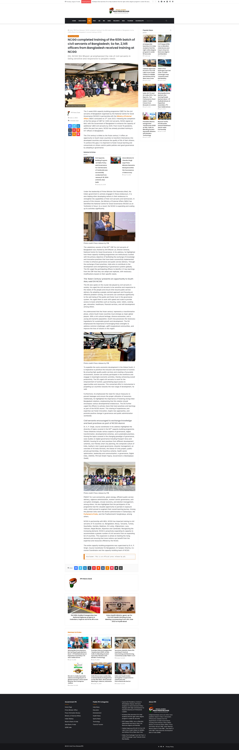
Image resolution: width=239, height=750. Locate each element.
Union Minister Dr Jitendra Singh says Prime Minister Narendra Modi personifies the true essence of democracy (128, 165)
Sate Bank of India (70, 724)
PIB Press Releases (79, 30)
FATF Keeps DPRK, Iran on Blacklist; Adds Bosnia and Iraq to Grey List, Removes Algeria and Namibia (121, 1)
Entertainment (97, 713)
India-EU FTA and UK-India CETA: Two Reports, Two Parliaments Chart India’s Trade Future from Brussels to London (149, 99)
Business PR (139, 20)
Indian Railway (69, 718)
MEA (123, 20)
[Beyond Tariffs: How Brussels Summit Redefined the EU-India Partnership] (164, 116)
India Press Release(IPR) (76, 746)
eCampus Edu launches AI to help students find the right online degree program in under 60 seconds (149, 49)
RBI (104, 20)
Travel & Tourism (98, 724)
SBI (99, 20)
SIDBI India (68, 727)
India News (82, 20)
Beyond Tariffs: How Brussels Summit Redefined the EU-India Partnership (164, 125)
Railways (116, 20)
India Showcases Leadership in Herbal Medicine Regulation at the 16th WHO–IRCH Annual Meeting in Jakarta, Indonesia (101, 678)
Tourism (130, 20)
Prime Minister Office (71, 710)
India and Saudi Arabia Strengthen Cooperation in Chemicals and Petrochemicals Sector (124, 678)
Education (96, 710)
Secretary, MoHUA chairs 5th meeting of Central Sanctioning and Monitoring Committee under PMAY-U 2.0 (125, 653)
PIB (89, 20)
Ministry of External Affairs (73, 716)
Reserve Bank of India (71, 721)
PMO (94, 20)
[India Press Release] (119, 10)
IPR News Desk (75, 112)
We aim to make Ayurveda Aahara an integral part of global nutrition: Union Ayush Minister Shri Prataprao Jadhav (78, 679)
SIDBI (109, 20)
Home (74, 20)
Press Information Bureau (72, 713)
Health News (97, 716)
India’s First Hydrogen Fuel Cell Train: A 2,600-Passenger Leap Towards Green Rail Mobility (164, 73)
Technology (96, 721)
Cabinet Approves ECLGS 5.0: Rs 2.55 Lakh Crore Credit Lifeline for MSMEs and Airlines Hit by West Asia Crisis (149, 73)
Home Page (68, 707)
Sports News (97, 718)
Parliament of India (91, 514)
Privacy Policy (170, 746)
